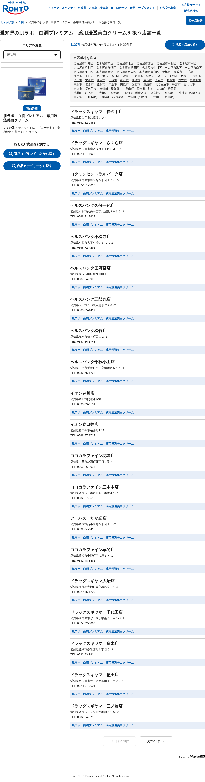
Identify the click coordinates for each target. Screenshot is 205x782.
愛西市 (136, 84)
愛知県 (11, 54)
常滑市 (89, 80)
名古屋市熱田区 (129, 67)
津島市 (127, 76)
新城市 (136, 80)
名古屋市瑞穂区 (106, 67)
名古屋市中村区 (166, 63)
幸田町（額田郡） (164, 97)
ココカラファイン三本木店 (94, 487)
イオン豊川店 (82, 393)
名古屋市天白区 (149, 71)
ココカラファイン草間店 (92, 549)
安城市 (173, 76)
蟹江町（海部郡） (136, 92)
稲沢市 (124, 80)
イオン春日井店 (84, 424)
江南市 (101, 80)
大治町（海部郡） (110, 92)
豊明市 (101, 84)
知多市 (171, 80)
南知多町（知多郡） (86, 97)
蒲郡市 (197, 76)
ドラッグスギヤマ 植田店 (94, 674)
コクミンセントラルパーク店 (96, 174)
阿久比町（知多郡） (163, 92)
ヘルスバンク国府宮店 (90, 268)
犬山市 (78, 80)
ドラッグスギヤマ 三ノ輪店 (96, 706)
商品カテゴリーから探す (34, 166)
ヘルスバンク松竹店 (88, 330)
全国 (21, 22)
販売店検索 (7, 22)
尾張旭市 (195, 80)
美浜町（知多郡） (113, 97)
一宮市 (189, 71)
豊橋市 (166, 71)
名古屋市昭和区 (83, 67)
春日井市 (102, 76)
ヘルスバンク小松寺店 (90, 236)
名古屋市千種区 (83, 63)
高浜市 (78, 84)
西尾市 (185, 76)
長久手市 (90, 88)
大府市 (159, 80)
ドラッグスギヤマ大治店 (92, 581)
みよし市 (189, 84)
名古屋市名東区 (126, 71)
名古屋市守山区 (83, 71)
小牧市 (113, 80)
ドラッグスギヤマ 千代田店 (96, 612)
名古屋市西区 (145, 63)
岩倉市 (89, 84)
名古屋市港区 (173, 67)
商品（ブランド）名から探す (34, 153)
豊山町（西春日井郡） (139, 88)
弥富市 (176, 84)
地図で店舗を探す (187, 44)
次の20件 (153, 741)
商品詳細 (32, 108)
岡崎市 (178, 71)
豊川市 (115, 76)
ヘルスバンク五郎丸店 (90, 299)
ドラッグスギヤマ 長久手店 (96, 111)
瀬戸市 (78, 76)
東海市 (147, 80)
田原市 (124, 84)
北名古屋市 (162, 84)
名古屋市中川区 (152, 67)
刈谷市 (150, 76)
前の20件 (122, 741)
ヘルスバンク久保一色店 (92, 205)
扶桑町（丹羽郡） (85, 92)
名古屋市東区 (104, 63)
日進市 (113, 84)
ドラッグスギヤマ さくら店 (96, 143)
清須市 (147, 84)
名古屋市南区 (193, 67)
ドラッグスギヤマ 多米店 (94, 643)
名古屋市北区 (125, 63)
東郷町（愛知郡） (111, 88)
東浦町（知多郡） (190, 92)
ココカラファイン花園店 (92, 455)
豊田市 (162, 76)
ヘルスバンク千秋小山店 (92, 362)
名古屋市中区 (187, 63)
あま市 (78, 88)
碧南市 (139, 76)
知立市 (182, 80)
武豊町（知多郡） (139, 97)
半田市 (89, 76)
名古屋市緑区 (104, 71)
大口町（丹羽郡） (168, 88)
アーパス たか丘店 (88, 518)
